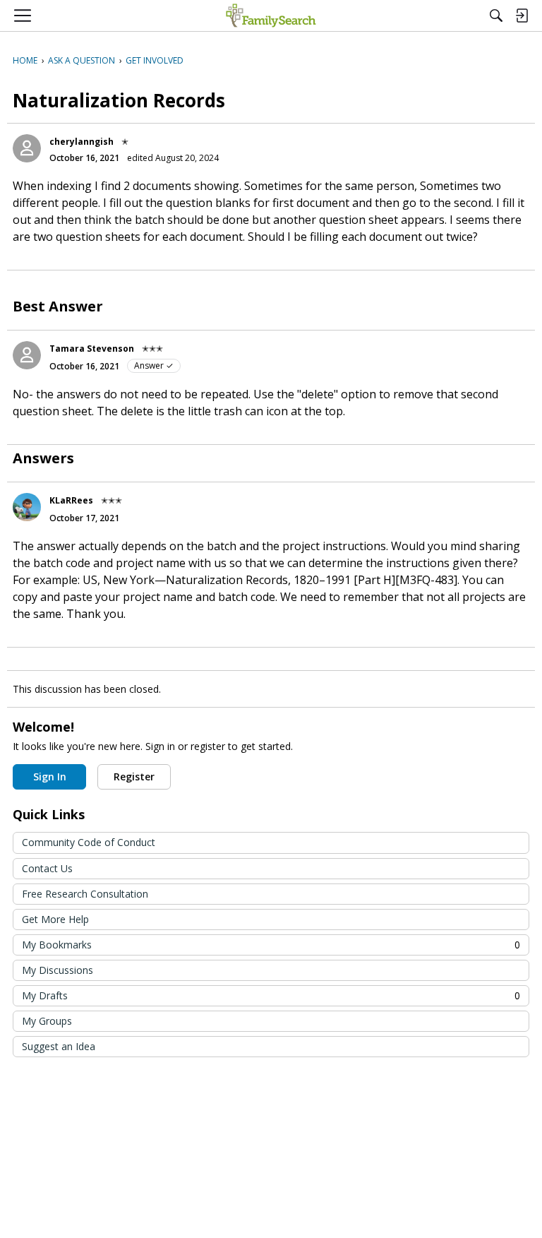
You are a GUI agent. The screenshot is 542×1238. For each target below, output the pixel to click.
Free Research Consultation (85, 893)
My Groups (47, 1021)
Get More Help (55, 919)
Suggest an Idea (58, 1046)
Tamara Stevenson (91, 349)
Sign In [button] (49, 776)
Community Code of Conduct (88, 842)
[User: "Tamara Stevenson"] (27, 355)
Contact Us (47, 868)
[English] (270, 15)
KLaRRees (71, 500)
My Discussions (57, 970)
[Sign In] (521, 15)
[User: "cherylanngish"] (27, 148)
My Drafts (271, 995)
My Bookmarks (271, 944)
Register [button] (134, 776)
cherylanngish (81, 142)
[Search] (496, 15)
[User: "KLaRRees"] (27, 507)
